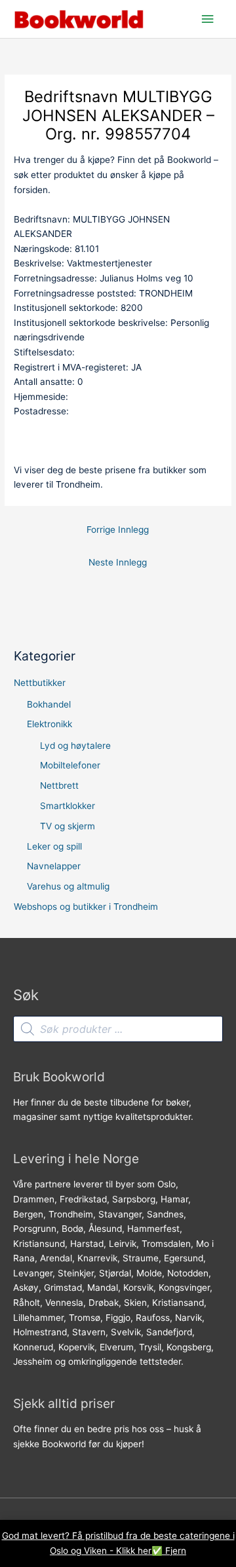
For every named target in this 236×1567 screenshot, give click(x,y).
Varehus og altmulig (68, 886)
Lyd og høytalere (75, 745)
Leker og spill (54, 846)
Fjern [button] (175, 1550)
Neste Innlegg (117, 562)
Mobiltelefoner (70, 765)
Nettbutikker (40, 682)
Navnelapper (54, 866)
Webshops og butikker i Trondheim (86, 906)
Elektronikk (49, 724)
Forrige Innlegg (118, 529)
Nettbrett (59, 785)
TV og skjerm (67, 826)
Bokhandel (49, 704)
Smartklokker (67, 806)
